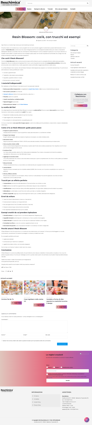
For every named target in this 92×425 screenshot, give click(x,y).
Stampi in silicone (75, 56)
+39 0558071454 (68, 400)
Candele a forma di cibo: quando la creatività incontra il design (56, 301)
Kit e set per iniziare (76, 52)
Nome (3, 334)
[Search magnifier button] (88, 3)
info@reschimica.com (70, 401)
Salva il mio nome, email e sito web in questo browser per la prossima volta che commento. (27, 340)
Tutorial (72, 58)
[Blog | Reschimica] (10, 3)
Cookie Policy (37, 402)
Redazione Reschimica (46, 32)
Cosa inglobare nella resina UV (78, 67)
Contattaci (80, 105)
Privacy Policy (37, 405)
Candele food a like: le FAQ (77, 77)
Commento (4, 319)
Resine (72, 54)
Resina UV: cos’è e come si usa (78, 74)
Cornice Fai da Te (7, 299)
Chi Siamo (36, 396)
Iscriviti (68, 380)
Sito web (48, 334)
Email (25, 334)
